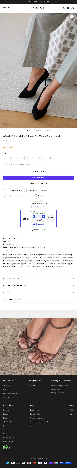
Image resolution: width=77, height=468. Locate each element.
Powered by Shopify (43, 458)
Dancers (6, 414)
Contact (6, 397)
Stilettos (6, 410)
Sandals (6, 430)
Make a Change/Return (59, 386)
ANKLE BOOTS (8, 422)
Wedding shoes (8, 438)
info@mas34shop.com (11, 394)
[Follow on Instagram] (9, 448)
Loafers (6, 418)
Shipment (31, 386)
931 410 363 (7, 386)
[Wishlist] (9, 8)
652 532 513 (7, 390)
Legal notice (34, 410)
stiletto (24, 255)
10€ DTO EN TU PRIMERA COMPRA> (16, 164)
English (37, 454)
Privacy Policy (35, 414)
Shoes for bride (8, 442)
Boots (5, 426)
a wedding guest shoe (25, 261)
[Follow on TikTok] (15, 448)
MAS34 (71, 410)
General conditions (37, 418)
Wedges (6, 434)
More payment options (38, 183)
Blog (70, 414)
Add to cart (38, 171)
